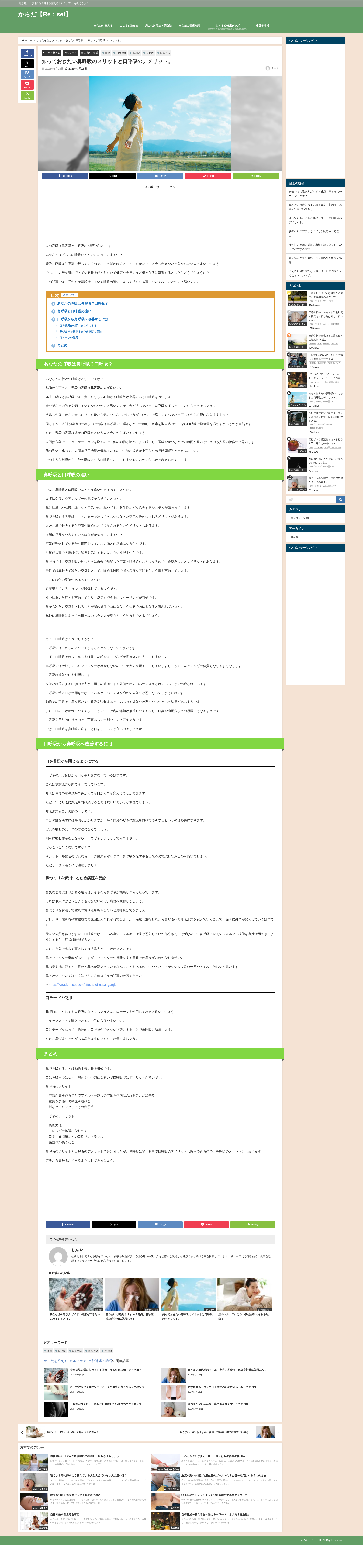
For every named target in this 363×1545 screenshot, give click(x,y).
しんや (275, 68)
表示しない (69, 295)
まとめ (60, 345)
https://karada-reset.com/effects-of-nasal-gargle (82, 984)
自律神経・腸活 (89, 52)
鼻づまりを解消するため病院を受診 (80, 331)
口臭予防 (165, 53)
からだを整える (103, 25)
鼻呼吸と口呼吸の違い (72, 311)
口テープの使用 (68, 337)
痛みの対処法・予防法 (158, 25)
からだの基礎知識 (189, 25)
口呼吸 (150, 53)
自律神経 (121, 53)
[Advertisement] (160, 216)
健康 (107, 53)
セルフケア (70, 52)
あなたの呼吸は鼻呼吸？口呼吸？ (80, 303)
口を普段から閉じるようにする (78, 325)
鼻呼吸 (136, 53)
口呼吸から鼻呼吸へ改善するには (80, 319)
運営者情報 (262, 25)
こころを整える (129, 25)
